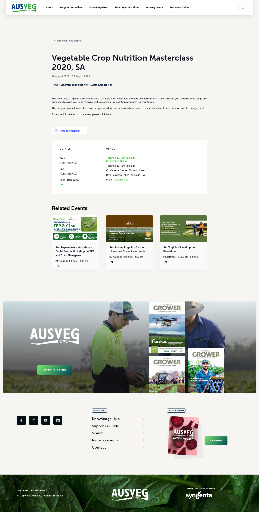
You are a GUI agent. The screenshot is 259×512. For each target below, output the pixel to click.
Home (55, 85)
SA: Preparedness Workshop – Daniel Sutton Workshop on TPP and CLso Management (75, 251)
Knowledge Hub (106, 418)
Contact (99, 447)
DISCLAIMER (23, 490)
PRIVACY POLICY (39, 490)
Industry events (105, 440)
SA (61, 184)
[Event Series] (58, 266)
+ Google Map (120, 179)
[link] (21, 420)
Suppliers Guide (105, 426)
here (108, 114)
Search (98, 433)
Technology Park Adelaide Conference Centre (120, 159)
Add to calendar (70, 130)
